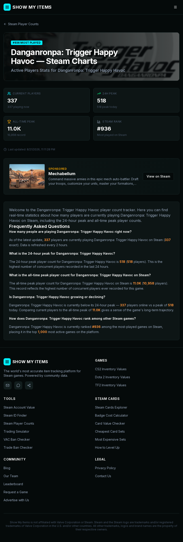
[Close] (118, 237)
